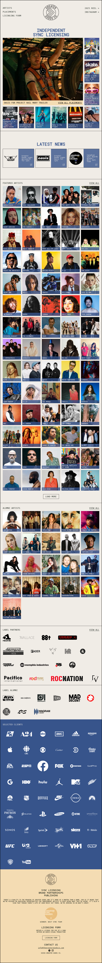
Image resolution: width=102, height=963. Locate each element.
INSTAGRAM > (92, 12)
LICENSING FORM (12, 16)
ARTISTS (7, 8)
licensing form (51, 938)
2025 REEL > (92, 8)
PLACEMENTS (9, 12)
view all (94, 183)
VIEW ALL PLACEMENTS (70, 103)
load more (51, 496)
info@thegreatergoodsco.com (51, 948)
